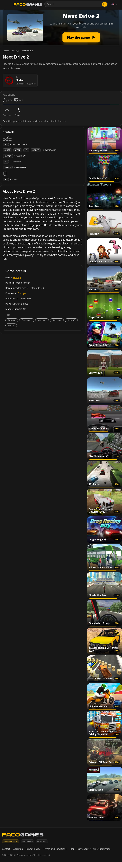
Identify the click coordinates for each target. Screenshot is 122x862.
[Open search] (104, 4)
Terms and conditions (55, 848)
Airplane (11, 320)
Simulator (57, 320)
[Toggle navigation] (6, 5)
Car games (26, 320)
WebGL (11, 325)
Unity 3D (71, 320)
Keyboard (42, 320)
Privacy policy (33, 848)
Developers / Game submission (94, 848)
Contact (6, 848)
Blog (72, 848)
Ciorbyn (21, 293)
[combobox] (76, 4)
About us (18, 848)
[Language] (115, 4)
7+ (28, 287)
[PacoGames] (23, 835)
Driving (17, 277)
